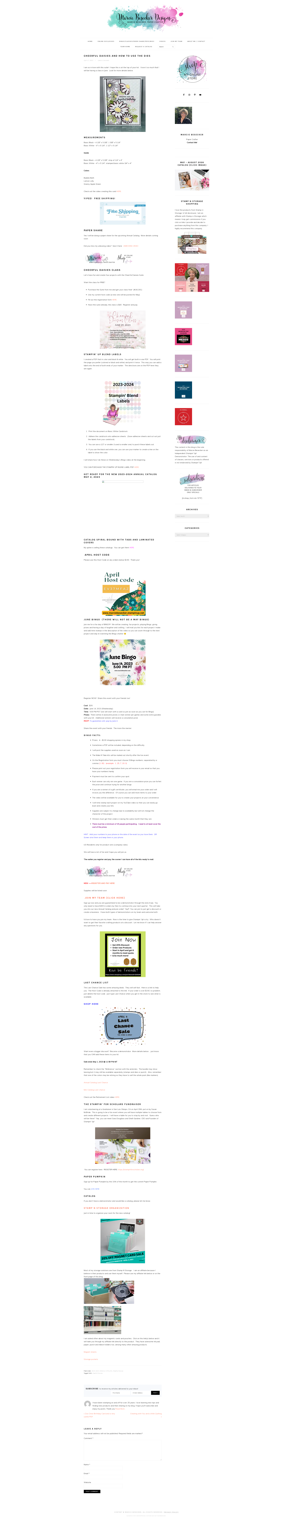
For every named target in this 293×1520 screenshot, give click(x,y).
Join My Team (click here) (105, 897)
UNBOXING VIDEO (130, 246)
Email (87, 1473)
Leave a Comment (103, 60)
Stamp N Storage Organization (107, 1208)
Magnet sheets (90, 1352)
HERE (119, 191)
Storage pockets (91, 1359)
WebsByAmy (161, 1515)
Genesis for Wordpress (136, 1515)
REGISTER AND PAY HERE (103, 883)
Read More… (120, 1409)
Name (87, 1464)
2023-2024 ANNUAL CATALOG (102, 1371)
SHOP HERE (91, 1004)
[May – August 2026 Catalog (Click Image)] (192, 190)
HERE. (136, 467)
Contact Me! (192, 142)
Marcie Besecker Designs (146, 18)
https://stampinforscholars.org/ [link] (131, 1169)
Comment (88, 1438)
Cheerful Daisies (118, 1371)
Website (87, 1482)
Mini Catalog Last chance (94, 1090)
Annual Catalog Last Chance (96, 1082)
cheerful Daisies (98, 1373)
